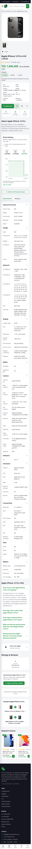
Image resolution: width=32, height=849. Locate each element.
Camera (6, 376)
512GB (20, 75)
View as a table (7, 185)
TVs (2, 799)
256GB (12, 75)
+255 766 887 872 (25, 1)
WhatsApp (15, 1)
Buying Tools (5, 821)
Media (5, 362)
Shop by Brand (5, 806)
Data (4, 543)
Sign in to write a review (15, 683)
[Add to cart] (13, 756)
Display (5, 319)
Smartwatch (4, 796)
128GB (5, 75)
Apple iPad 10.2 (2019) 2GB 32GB (23, 752)
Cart (21, 847)
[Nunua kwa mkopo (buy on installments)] (17, 106)
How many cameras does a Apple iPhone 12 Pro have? (12, 619)
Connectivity (7, 503)
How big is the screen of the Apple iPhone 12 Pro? (13, 612)
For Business (5, 816)
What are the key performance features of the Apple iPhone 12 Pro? (14, 627)
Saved (15, 847)
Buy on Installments (7, 819)
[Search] (27, 6)
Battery (5, 562)
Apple (14, 11)
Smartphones (8, 11)
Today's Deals (5, 804)
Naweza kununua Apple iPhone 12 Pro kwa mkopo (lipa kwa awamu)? (12, 636)
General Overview (9, 205)
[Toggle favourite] (27, 106)
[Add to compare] (22, 106)
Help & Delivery (6, 824)
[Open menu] (2, 6)
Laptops (3, 794)
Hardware (6, 464)
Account (27, 847)
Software (6, 456)
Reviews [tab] (17, 198)
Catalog (9, 847)
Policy (3, 826)
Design (5, 228)
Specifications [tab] (7, 198)
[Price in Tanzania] (5, 6)
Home (3, 11)
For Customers (5, 814)
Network (6, 265)
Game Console (5, 801)
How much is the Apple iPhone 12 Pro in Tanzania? (14, 589)
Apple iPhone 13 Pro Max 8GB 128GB (9, 752)
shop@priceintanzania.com (11, 834)
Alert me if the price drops (16, 192)
